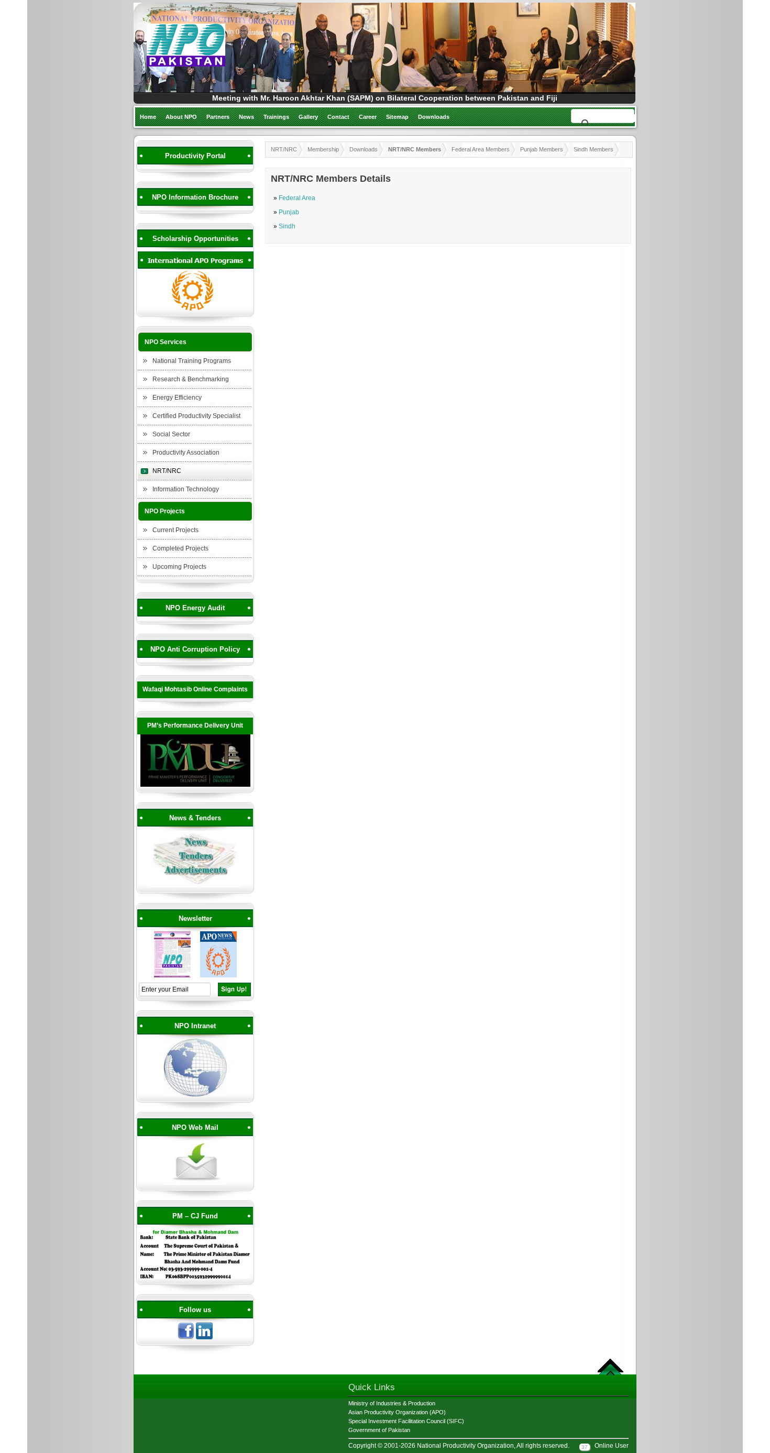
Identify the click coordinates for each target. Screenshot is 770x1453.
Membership (323, 149)
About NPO (181, 117)
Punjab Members (541, 149)
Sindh (287, 226)
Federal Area (297, 198)
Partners (217, 117)
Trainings (276, 117)
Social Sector (171, 434)
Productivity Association (185, 452)
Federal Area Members (481, 149)
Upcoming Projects (179, 566)
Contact (338, 117)
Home (148, 117)
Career (368, 117)
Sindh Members (593, 149)
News (246, 117)
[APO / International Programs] (195, 309)
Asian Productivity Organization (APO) (397, 1412)
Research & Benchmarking (190, 379)
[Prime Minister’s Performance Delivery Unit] (195, 785)
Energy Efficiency (177, 397)
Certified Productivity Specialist (196, 416)
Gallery (308, 117)
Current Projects (175, 530)
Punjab (289, 212)
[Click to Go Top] (610, 1374)
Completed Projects (180, 548)
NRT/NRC (166, 471)
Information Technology (185, 489)
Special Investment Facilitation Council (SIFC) (406, 1421)
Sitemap (397, 117)
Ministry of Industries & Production (391, 1403)
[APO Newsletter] (218, 976)
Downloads (433, 117)
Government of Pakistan (379, 1430)
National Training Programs (191, 361)
